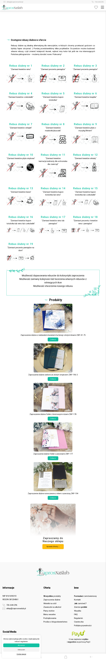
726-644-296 (11, 605)
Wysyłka (77, 611)
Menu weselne (49, 614)
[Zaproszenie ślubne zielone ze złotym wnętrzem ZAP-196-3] (53, 357)
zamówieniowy (85, 596)
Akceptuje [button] (21, 645)
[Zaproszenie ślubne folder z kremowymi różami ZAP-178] (53, 397)
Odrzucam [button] (21, 650)
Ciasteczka (79, 622)
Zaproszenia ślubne (51, 600)
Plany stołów (48, 611)
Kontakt (77, 600)
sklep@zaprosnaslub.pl (16, 608)
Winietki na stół (49, 603)
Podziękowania (49, 618)
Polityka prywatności (83, 625)
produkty (52, 596)
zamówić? (80, 603)
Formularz (11, 2)
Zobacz (53, 339)
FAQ (76, 614)
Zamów (98, 2)
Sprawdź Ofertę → (53, 546)
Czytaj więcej (21, 654)
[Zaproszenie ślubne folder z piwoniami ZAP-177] (53, 437)
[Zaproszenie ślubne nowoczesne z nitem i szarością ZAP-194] (53, 476)
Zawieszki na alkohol (52, 607)
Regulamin (78, 618)
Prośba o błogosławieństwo (55, 622)
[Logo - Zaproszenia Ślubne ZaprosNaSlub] (12, 7)
